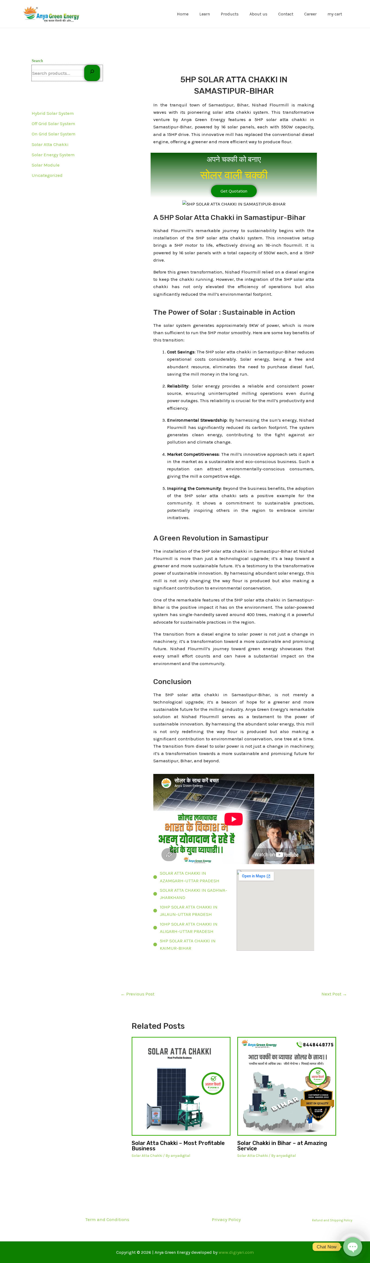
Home (183, 14)
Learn (204, 14)
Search (37, 60)
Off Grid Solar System (53, 123)
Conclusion (172, 682)
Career (310, 14)
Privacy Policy (226, 1219)
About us (258, 14)
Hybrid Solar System (53, 113)
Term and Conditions (107, 1219)
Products (230, 14)
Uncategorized (47, 175)
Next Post (334, 994)
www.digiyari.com (236, 1252)
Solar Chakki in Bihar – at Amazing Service (282, 1146)
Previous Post (137, 994)
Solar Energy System (53, 154)
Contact (285, 14)
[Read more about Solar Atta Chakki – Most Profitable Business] (181, 1086)
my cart (334, 14)
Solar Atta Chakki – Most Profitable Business (178, 1146)
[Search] (92, 73)
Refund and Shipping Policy (332, 1220)
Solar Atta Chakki (50, 144)
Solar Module (46, 165)
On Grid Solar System (54, 133)
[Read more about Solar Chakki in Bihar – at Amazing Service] (286, 1086)
